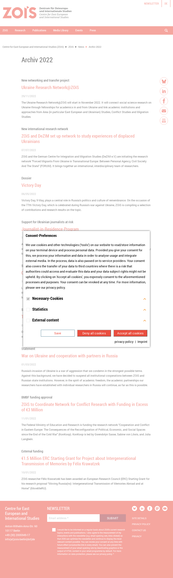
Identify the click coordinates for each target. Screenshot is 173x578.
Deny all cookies (94, 333)
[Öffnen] (144, 298)
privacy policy (55, 287)
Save (57, 333)
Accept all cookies (130, 333)
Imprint (142, 342)
